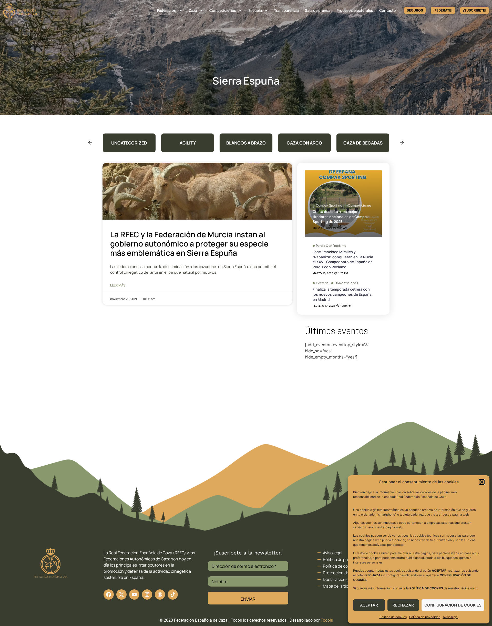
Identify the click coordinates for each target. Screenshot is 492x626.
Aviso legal (450, 617)
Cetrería (322, 283)
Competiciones (222, 10)
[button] (481, 482)
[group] (129, 142)
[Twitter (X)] (121, 594)
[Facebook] (109, 594)
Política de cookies (393, 617)
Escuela (255, 10)
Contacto (387, 10)
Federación (166, 10)
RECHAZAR (403, 605)
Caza (193, 10)
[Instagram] (147, 594)
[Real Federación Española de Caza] (20, 10)
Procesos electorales (354, 10)
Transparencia (286, 10)
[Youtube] (134, 594)
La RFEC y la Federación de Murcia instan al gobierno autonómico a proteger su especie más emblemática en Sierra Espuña (189, 243)
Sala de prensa (317, 10)
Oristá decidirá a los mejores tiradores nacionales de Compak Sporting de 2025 (340, 216)
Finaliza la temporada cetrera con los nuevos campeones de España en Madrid (342, 294)
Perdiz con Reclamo (331, 245)
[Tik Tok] (160, 594)
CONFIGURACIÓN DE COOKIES (452, 605)
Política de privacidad (424, 617)
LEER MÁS (117, 285)
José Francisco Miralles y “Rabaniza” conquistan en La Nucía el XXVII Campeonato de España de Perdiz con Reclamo (343, 259)
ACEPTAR (369, 605)
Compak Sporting (329, 205)
